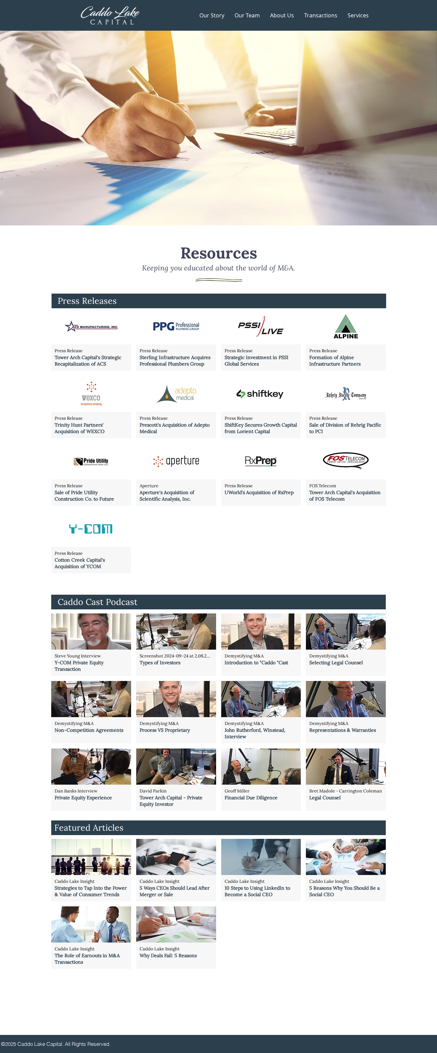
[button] (358, 15)
